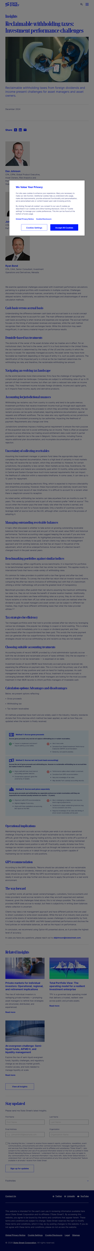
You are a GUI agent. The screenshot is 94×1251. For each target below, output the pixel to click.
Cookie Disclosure (43, 219)
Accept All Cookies (64, 227)
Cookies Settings (34, 227)
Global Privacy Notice (25, 219)
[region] (47, 208)
